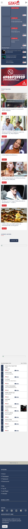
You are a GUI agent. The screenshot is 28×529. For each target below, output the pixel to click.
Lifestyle (4, 113)
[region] (14, 76)
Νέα (3, 486)
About (3, 474)
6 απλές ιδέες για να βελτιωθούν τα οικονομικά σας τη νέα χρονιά (11, 224)
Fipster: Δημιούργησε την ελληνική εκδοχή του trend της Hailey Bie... (13, 178)
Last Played (5, 491)
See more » (23, 47)
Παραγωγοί (5, 479)
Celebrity (4, 136)
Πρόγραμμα (5, 476)
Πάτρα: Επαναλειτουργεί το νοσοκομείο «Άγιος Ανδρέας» (12, 109)
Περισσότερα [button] (5, 522)
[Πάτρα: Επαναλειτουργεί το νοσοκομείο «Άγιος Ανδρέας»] (14, 100)
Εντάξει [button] (5, 526)
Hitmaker (4, 493)
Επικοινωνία (5, 481)
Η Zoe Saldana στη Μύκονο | (10, 155)
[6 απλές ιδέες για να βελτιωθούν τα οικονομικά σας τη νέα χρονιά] (14, 215)
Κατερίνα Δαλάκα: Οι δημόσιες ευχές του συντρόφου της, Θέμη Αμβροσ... (13, 132)
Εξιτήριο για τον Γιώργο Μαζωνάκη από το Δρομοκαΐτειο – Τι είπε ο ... (13, 201)
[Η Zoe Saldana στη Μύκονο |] (14, 146)
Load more (13, 240)
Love (25, 15)
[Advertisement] (12, 443)
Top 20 (4, 488)
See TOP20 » (24, 363)
